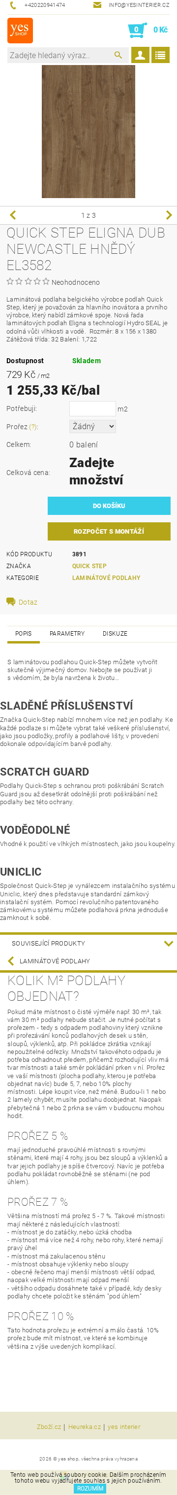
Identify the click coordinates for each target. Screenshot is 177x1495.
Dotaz (28, 602)
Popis (23, 633)
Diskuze (115, 633)
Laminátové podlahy (106, 578)
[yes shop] (20, 30)
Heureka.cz (84, 1427)
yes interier (124, 1427)
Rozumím (90, 1488)
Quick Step (89, 566)
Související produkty (48, 943)
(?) (33, 427)
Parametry (67, 633)
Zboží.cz (49, 1427)
